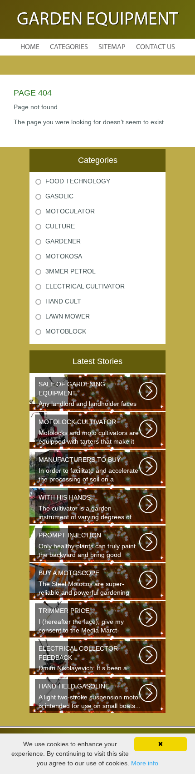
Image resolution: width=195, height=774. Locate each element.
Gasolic (59, 196)
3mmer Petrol (70, 271)
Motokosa (63, 256)
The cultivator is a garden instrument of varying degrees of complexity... (85, 508)
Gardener (63, 241)
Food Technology (77, 181)
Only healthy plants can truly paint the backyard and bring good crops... (87, 545)
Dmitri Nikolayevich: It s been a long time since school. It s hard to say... (87, 659)
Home (29, 47)
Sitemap (112, 47)
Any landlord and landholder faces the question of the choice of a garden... (87, 394)
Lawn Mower (67, 316)
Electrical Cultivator (85, 286)
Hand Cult (63, 301)
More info (144, 763)
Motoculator (70, 211)
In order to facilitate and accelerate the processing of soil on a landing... (88, 470)
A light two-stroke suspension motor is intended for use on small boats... (90, 696)
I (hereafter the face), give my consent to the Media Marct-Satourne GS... (81, 621)
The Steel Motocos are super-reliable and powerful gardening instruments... (84, 583)
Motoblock (65, 331)
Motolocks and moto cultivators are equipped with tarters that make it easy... (89, 432)
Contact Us (155, 47)
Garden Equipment (97, 20)
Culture (60, 226)
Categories (69, 47)
